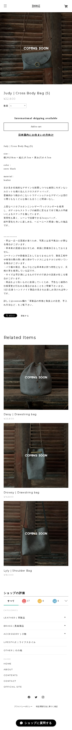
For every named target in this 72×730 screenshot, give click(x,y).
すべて (11, 601)
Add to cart (36, 126)
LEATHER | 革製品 (14, 617)
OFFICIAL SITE (13, 687)
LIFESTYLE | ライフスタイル (20, 642)
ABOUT (8, 669)
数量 (6, 106)
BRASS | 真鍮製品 (14, 626)
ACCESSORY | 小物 (15, 634)
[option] (36, 48)
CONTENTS (11, 675)
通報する (25, 316)
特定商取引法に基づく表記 (47, 706)
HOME (8, 663)
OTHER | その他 (13, 650)
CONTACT (10, 681)
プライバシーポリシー (23, 706)
